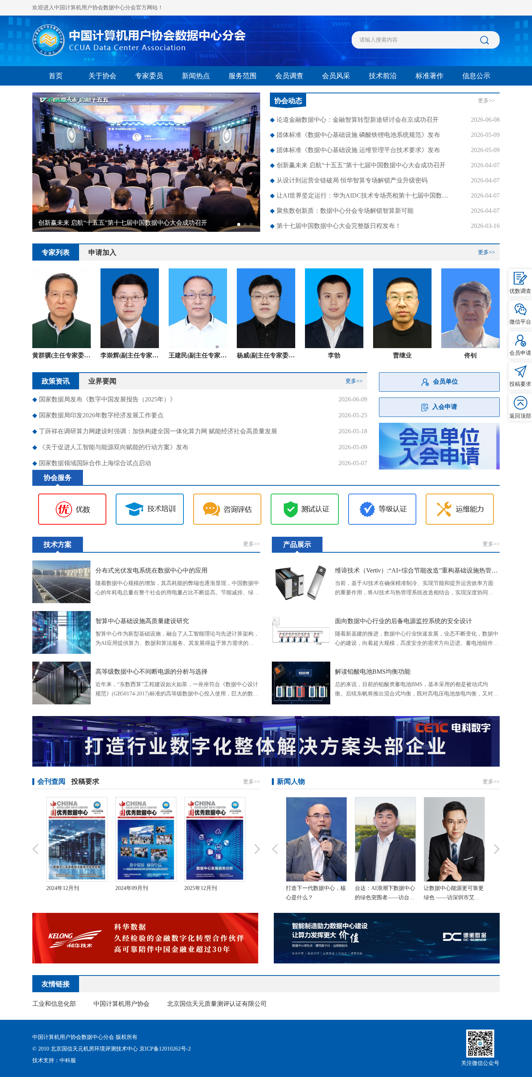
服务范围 (243, 76)
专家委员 (149, 76)
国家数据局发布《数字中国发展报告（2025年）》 (104, 399)
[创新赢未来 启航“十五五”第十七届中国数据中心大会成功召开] (146, 161)
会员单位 (445, 381)
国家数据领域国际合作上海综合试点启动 (91, 463)
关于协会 (102, 76)
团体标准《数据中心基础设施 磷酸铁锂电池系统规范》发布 (355, 134)
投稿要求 (85, 781)
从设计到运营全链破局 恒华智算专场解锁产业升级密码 (349, 180)
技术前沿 (383, 76)
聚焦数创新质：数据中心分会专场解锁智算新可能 (342, 210)
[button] (238, 224)
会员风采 (336, 76)
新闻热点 (196, 76)
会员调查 (289, 76)
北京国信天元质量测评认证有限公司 (217, 1003)
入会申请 (444, 406)
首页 (56, 76)
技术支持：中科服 (54, 1060)
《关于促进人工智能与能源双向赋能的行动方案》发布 (110, 447)
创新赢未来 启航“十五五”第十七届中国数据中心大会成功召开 (358, 165)
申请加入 (102, 252)
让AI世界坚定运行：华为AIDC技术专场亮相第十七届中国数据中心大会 (362, 195)
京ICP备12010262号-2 (165, 1049)
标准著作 (430, 76)
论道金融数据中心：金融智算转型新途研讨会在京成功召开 (354, 119)
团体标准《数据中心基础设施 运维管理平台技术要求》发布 (355, 150)
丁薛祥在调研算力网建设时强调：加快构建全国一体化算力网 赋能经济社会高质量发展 (154, 431)
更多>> (486, 100)
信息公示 (476, 76)
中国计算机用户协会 (121, 1003)
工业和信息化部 (54, 1003)
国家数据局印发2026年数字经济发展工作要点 (98, 415)
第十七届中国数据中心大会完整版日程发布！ (335, 225)
